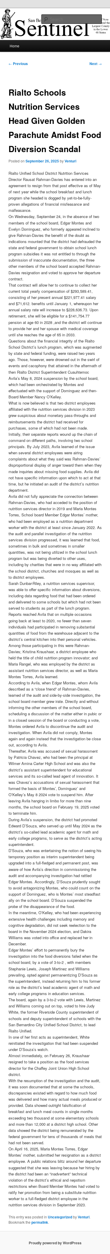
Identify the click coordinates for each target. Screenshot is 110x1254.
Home (14, 45)
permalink (39, 1222)
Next (95, 63)
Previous (18, 63)
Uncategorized (60, 1217)
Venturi (70, 161)
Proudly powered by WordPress (55, 1242)
